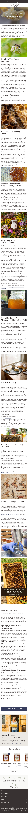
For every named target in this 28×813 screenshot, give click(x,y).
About (2, 799)
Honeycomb (8, 417)
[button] (4, 766)
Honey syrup (5, 408)
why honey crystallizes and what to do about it (15, 352)
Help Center (4, 796)
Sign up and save (5, 802)
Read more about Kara (16, 743)
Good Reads (11, 13)
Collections (4, 793)
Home (7, 13)
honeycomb (5, 88)
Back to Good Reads (15, 708)
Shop (2, 790)
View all (14, 771)
